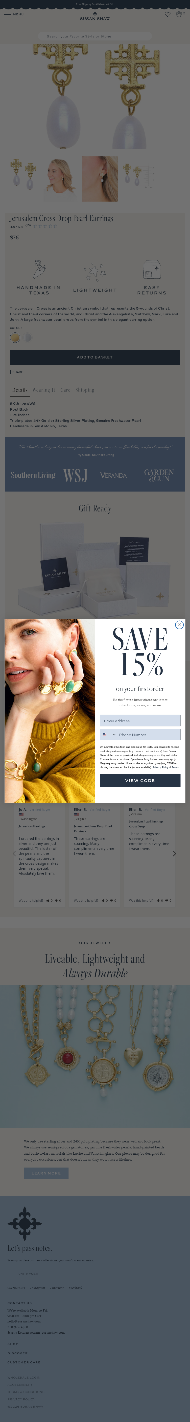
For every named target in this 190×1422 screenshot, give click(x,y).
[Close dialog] (179, 625)
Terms (175, 767)
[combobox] (108, 734)
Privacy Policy (161, 767)
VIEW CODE (140, 780)
